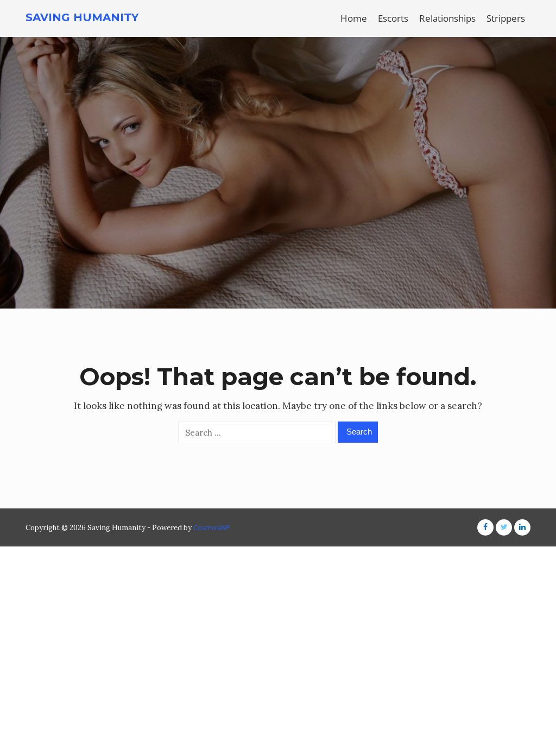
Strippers (505, 18)
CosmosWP (211, 527)
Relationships (447, 18)
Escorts (393, 18)
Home (353, 18)
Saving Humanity (82, 17)
